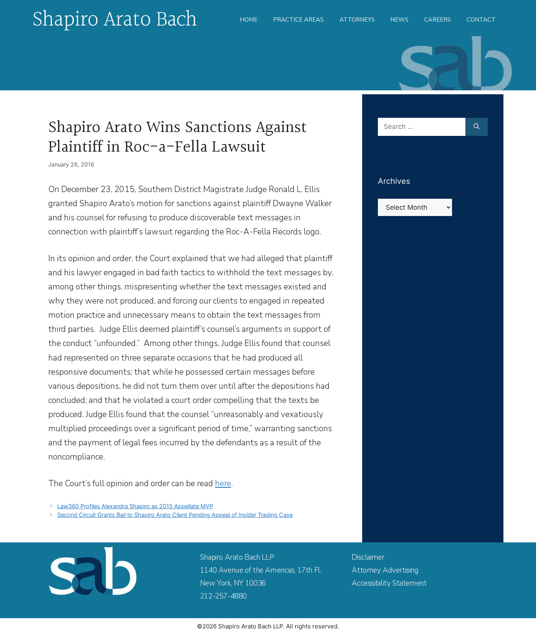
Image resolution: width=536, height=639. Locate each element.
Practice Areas (298, 20)
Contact (481, 20)
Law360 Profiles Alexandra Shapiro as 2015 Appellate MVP (135, 506)
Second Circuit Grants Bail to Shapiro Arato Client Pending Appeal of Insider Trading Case (175, 514)
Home (248, 20)
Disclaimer (368, 557)
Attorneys (357, 20)
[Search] (476, 127)
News (399, 20)
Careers (437, 20)
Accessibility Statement (389, 583)
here (223, 483)
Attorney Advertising (385, 570)
